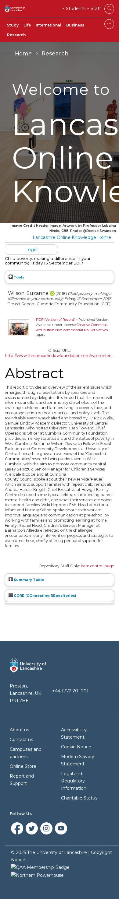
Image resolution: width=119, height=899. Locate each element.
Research (16, 35)
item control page (97, 566)
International (48, 25)
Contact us (21, 739)
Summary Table (28, 580)
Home (23, 53)
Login (31, 249)
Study (13, 25)
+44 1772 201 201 (70, 691)
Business (75, 25)
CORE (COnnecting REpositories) (44, 595)
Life (27, 25)
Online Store (23, 766)
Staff (96, 8)
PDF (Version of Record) (55, 319)
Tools (18, 277)
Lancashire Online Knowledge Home (72, 237)
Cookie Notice (76, 747)
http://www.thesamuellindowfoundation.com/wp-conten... (59, 355)
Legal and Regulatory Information (73, 781)
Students (75, 8)
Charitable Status (79, 798)
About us (19, 730)
